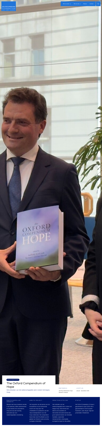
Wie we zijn (76, 3)
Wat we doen (66, 3)
